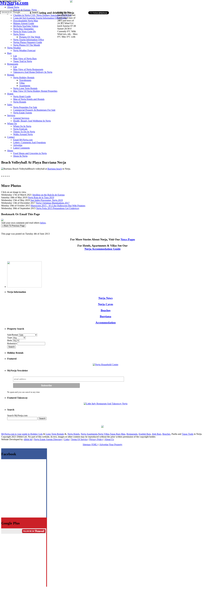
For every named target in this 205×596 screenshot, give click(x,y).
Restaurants (132, 434)
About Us (109, 439)
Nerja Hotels (74, 434)
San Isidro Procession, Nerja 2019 (46, 200)
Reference (12, 343)
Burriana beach (54, 168)
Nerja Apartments (89, 434)
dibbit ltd (28, 439)
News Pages (128, 239)
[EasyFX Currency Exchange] (102, 426)
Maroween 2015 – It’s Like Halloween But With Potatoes (58, 205)
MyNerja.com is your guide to (15, 434)
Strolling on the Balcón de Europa (48, 195)
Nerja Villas (103, 434)
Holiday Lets (36, 434)
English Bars (145, 434)
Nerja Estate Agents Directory (48, 439)
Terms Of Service (79, 439)
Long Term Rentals (55, 434)
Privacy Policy (96, 439)
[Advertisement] (115, 5)
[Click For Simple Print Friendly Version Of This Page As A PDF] (2, 220)
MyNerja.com (14, 2)
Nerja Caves (105, 304)
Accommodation (105, 322)
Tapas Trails (187, 434)
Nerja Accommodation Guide (102, 248)
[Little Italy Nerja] (105, 403)
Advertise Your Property (110, 444)
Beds (10, 340)
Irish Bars (156, 434)
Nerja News (105, 298)
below (43, 222)
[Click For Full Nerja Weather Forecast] (71, 1)
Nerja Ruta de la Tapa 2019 (41, 197)
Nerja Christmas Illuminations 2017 (52, 203)
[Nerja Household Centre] (105, 364)
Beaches (105, 310)
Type (10, 337)
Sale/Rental (12, 334)
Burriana (105, 316)
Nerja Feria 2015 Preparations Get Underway (57, 208)
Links (66, 439)
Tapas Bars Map (117, 434)
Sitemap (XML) (90, 444)
